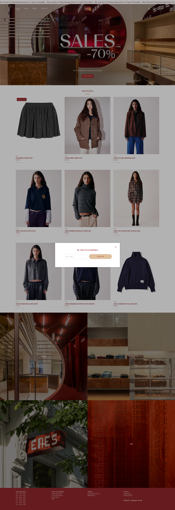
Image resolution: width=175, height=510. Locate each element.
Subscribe (100, 256)
